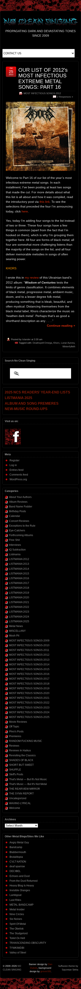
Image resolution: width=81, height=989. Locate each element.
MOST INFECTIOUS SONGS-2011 (29, 650)
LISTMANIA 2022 (19, 606)
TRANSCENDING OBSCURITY (28, 942)
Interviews (15, 544)
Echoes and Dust (20, 876)
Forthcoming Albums (21, 535)
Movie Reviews (18, 721)
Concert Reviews (19, 521)
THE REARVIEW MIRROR (24, 788)
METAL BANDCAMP (21, 904)
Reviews (14, 745)
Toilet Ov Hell (17, 938)
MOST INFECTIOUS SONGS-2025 (29, 717)
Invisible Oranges (20, 890)
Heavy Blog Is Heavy (22, 885)
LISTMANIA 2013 (19, 563)
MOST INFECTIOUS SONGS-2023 (29, 707)
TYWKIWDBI (17, 947)
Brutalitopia (16, 856)
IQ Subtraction (17, 549)
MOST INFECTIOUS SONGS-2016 (29, 673)
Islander (26, 339)
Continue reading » (61, 325)
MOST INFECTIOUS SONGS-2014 (29, 664)
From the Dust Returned (24, 880)
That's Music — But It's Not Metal (28, 784)
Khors (56, 343)
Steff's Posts (16, 774)
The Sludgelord (19, 933)
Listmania (15, 554)
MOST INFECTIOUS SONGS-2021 (29, 697)
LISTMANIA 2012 (19, 559)
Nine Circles (17, 914)
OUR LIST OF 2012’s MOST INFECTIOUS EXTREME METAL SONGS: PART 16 (43, 78)
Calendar (14, 516)
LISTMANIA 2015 (19, 573)
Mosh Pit (14, 635)
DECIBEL (15, 871)
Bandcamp (16, 847)
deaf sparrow (17, 866)
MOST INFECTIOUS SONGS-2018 (29, 683)
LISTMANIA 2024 (19, 616)
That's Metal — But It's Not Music (28, 779)
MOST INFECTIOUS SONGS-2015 (29, 669)
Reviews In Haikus (20, 750)
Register (14, 460)
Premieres (15, 736)
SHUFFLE (15, 769)
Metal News (16, 626)
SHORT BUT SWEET (21, 764)
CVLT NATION (18, 861)
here (25, 211)
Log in (13, 465)
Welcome (14, 808)
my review (32, 277)
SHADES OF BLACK (21, 760)
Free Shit (14, 539)
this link (45, 201)
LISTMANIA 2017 (19, 583)
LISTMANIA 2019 (19, 592)
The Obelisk (17, 928)
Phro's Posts (16, 731)
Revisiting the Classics (22, 755)
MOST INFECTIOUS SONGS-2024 (29, 712)
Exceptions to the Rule (22, 525)
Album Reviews (18, 501)
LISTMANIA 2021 (19, 602)
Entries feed (17, 469)
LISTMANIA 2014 (19, 568)
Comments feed (19, 474)
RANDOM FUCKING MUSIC (25, 741)
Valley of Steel (18, 952)
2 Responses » (65, 96)
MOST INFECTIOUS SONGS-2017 (29, 678)
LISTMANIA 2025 (19, 621)
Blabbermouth (18, 852)
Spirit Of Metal (18, 923)
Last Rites (15, 900)
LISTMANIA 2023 (19, 611)
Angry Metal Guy (19, 842)
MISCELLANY (17, 630)
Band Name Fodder (20, 506)
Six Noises (16, 918)
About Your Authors (20, 497)
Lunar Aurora (68, 343)
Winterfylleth (68, 346)
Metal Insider (17, 909)
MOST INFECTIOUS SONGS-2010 (29, 645)
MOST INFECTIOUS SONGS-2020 (29, 693)
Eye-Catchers (17, 530)
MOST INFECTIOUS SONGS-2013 (29, 659)
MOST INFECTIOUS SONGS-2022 (29, 702)
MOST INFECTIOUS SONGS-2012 (42, 93)
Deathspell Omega (42, 343)
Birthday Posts (17, 511)
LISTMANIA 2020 (19, 597)
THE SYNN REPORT (21, 793)
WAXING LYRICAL (20, 803)
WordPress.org (18, 479)
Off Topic (14, 726)
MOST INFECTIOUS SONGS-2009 (29, 640)
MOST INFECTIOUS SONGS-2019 (29, 688)
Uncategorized (17, 798)
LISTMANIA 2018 (19, 587)
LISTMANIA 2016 (19, 578)
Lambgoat (15, 895)
